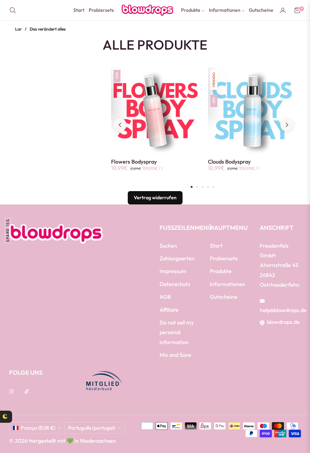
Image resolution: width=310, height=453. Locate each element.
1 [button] (192, 187)
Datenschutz (175, 284)
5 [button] (213, 187)
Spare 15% (7, 230)
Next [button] (287, 125)
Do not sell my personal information (177, 332)
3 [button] (202, 187)
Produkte (221, 271)
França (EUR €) (38, 428)
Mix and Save (175, 354)
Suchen (168, 245)
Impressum (173, 271)
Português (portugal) (91, 428)
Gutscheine (223, 296)
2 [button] (197, 187)
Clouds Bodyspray (229, 162)
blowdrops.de (283, 321)
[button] (14, 10)
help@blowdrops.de (283, 310)
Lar (18, 29)
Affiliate (169, 309)
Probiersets (224, 258)
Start (216, 245)
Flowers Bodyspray (134, 162)
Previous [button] (120, 125)
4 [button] (208, 187)
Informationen (227, 284)
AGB (165, 296)
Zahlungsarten (177, 258)
